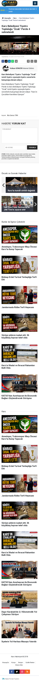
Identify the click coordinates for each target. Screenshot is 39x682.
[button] (28, 61)
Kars (15, 18)
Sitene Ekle (19, 665)
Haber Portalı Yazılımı (12, 679)
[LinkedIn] (9, 61)
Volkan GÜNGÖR (16, 68)
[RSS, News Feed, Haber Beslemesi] (27, 672)
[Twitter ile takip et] (17, 672)
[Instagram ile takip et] (22, 672)
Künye (13, 662)
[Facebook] (3, 61)
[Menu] (35, 3)
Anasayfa (7, 18)
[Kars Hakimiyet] (9, 3)
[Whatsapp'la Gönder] (12, 61)
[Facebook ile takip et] (11, 672)
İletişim (20, 662)
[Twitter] (6, 61)
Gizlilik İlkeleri (30, 662)
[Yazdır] (16, 61)
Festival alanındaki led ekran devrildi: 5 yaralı (23, 10)
